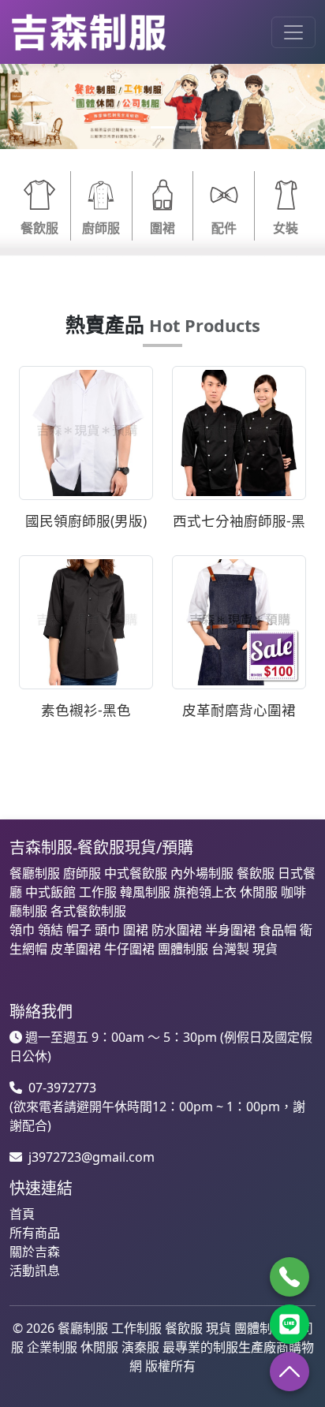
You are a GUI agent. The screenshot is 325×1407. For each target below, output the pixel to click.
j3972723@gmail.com (91, 1157)
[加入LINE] (289, 1324)
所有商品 (34, 1232)
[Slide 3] (191, 127)
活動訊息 (34, 1270)
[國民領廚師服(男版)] (86, 432)
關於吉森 (34, 1251)
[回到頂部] (289, 1371)
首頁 (22, 1213)
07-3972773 (62, 1087)
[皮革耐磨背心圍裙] (239, 620)
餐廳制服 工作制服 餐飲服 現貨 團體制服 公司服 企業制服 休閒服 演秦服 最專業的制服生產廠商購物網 (162, 1347)
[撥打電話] (289, 1277)
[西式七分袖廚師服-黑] (239, 432)
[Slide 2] (162, 127)
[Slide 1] (134, 127)
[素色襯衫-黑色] (86, 620)
